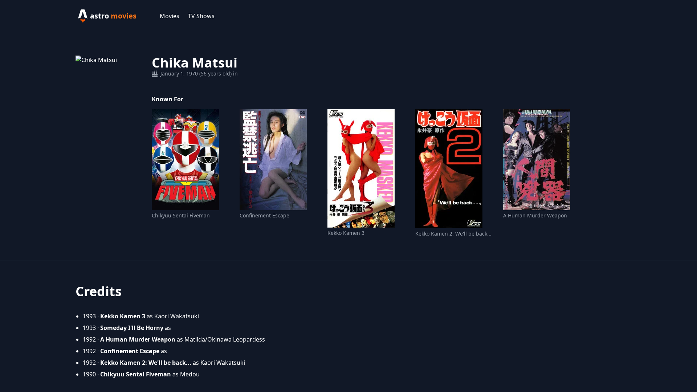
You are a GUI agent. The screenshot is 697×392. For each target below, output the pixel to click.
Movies (169, 16)
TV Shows (201, 16)
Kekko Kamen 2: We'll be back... (453, 233)
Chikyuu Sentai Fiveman (181, 215)
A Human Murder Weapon (535, 215)
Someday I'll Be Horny (131, 328)
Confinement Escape (264, 215)
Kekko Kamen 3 (345, 232)
